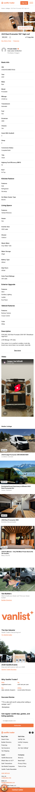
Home (3, 8)
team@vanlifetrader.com (8, 782)
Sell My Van (21, 739)
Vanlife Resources (6, 757)
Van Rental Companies (8, 766)
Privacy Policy (22, 763)
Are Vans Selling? (23, 748)
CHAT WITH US (5, 773)
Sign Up (24, 3)
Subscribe (17, 725)
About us (20, 757)
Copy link (30, 37)
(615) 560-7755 (7, 778)
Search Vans (5, 739)
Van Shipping (5, 751)
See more (17, 350)
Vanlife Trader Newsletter (9, 769)
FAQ (19, 745)
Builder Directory (6, 742)
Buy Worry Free (6, 41)
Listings (8, 8)
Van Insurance (5, 748)
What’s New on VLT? (7, 760)
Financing (16, 41)
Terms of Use (22, 766)
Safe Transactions (6, 763)
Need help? (21, 760)
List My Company (23, 742)
